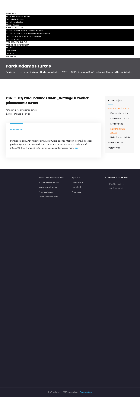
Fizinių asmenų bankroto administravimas (23, 36)
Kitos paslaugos (12, 25)
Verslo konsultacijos (14, 22)
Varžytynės (114, 147)
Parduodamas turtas (16, 42)
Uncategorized (116, 142)
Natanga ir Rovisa (21, 113)
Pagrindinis (11, 72)
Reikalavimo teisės (120, 137)
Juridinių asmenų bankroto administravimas (24, 31)
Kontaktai (10, 54)
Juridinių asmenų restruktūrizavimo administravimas (28, 33)
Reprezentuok (86, 392)
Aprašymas (16, 129)
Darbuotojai (11, 51)
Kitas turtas (116, 123)
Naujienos (11, 56)
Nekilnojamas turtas (49, 72)
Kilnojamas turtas (119, 118)
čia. (76, 147)
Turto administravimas (15, 19)
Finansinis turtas (119, 113)
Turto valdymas (12, 39)
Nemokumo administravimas (18, 16)
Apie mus (10, 48)
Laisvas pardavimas (28, 72)
